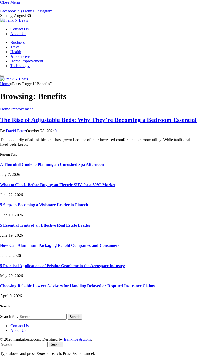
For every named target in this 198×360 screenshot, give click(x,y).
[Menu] (2, 76)
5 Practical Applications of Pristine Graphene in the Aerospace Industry (62, 266)
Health (15, 52)
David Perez (16, 131)
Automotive (20, 56)
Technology (20, 65)
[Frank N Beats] (14, 20)
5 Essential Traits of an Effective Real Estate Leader (45, 225)
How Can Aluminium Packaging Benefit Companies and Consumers (59, 245)
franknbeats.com (77, 339)
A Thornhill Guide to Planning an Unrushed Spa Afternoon (52, 164)
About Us (18, 33)
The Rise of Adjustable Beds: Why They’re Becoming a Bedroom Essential (98, 120)
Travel (15, 47)
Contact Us (19, 29)
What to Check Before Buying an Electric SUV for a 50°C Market (58, 185)
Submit (56, 344)
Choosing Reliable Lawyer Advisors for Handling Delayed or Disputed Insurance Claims (77, 286)
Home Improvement (26, 61)
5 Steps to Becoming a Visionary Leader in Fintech (44, 205)
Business (17, 42)
